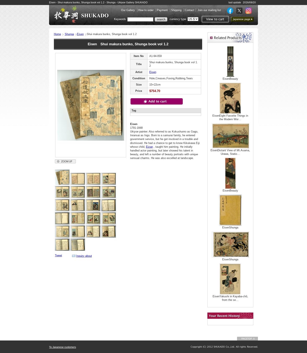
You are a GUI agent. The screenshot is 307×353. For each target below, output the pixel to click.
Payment (163, 10)
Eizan (149, 146)
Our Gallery (128, 10)
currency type (178, 19)
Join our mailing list (209, 10)
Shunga (69, 34)
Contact (189, 10)
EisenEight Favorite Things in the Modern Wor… (230, 117)
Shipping (176, 10)
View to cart (214, 19)
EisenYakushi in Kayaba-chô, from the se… (230, 298)
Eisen (80, 34)
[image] (62, 184)
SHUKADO (81, 14)
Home (57, 34)
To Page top (247, 338)
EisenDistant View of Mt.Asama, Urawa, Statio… (230, 152)
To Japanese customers (62, 347)
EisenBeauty (230, 78)
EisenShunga (230, 227)
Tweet (58, 255)
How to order (146, 10)
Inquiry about (84, 255)
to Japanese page (242, 19)
